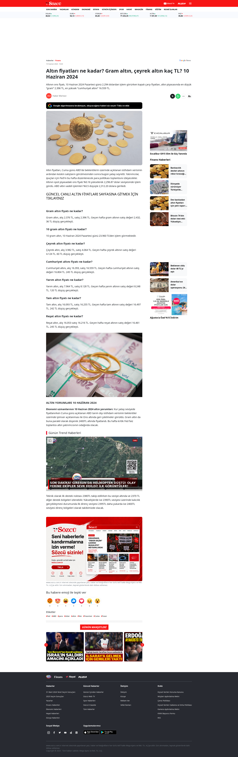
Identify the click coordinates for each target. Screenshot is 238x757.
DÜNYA (96, 9)
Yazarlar (49, 700)
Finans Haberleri (160, 159)
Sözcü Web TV (89, 696)
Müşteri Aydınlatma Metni (168, 696)
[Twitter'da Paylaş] (172, 96)
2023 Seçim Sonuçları (55, 696)
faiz (80, 616)
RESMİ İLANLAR (170, 9)
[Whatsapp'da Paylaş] (178, 96)
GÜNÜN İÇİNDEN (109, 9)
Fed (48, 616)
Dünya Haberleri (53, 718)
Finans (58, 60)
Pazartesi (88, 616)
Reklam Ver (125, 700)
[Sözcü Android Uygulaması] (108, 732)
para (61, 616)
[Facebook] (54, 732)
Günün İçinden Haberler (93, 692)
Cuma (97, 616)
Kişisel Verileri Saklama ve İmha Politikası (175, 705)
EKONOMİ (86, 9)
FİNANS (149, 9)
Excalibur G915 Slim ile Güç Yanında (168, 153)
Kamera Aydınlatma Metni (168, 709)
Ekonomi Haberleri (53, 709)
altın (74, 616)
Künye (123, 696)
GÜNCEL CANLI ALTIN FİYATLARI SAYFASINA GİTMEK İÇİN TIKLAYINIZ (92, 196)
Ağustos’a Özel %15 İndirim (164, 317)
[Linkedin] (76, 732)
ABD (54, 616)
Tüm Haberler (89, 709)
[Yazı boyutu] (189, 96)
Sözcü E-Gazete (89, 705)
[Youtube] (65, 732)
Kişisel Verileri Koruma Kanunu (171, 692)
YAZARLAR (64, 9)
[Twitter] (59, 732)
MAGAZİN (139, 9)
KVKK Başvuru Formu (166, 713)
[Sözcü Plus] (82, 677)
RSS (159, 718)
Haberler (50, 686)
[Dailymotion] (70, 732)
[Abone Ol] (185, 60)
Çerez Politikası (164, 700)
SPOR (121, 9)
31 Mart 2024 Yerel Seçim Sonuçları (60, 692)
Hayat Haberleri (52, 713)
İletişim (123, 692)
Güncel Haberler (91, 686)
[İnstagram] (48, 732)
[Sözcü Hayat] (70, 676)
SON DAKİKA (51, 9)
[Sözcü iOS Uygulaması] (91, 732)
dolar (67, 616)
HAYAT (129, 9)
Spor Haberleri (89, 700)
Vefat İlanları (125, 705)
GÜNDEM (75, 9)
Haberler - (50, 60)
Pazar (104, 616)
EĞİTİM (158, 9)
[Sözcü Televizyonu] (48, 676)
